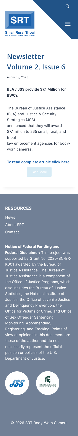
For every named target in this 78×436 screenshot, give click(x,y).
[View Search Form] (63, 6)
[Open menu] (68, 23)
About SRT (14, 225)
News (10, 217)
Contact (12, 232)
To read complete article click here (38, 162)
